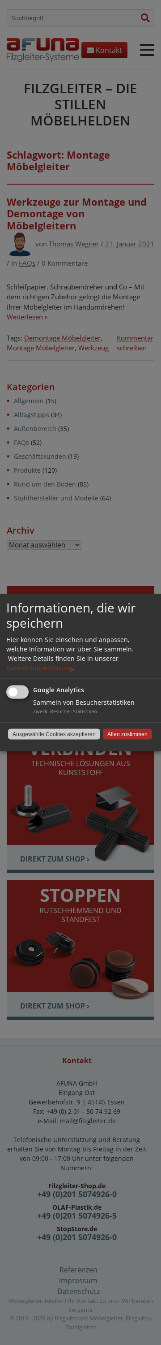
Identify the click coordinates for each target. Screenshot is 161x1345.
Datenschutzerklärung (39, 668)
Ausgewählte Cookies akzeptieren (54, 734)
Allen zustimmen (127, 734)
